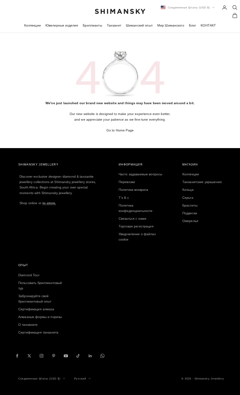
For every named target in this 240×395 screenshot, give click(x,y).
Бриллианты (92, 25)
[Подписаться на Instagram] (41, 355)
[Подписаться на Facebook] (17, 355)
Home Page (125, 130)
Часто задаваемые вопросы (140, 174)
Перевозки (127, 182)
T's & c (124, 197)
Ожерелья (190, 221)
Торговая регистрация (136, 226)
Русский (80, 378)
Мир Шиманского (170, 25)
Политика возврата (133, 190)
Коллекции (32, 25)
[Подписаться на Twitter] (29, 355)
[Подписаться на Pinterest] (53, 355)
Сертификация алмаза (36, 309)
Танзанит (114, 25)
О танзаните (28, 324)
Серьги (187, 197)
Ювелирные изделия (61, 25)
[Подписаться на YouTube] (66, 355)
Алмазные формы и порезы (40, 317)
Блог (192, 25)
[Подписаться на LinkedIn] (90, 355)
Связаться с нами (132, 218)
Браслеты (190, 205)
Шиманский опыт (139, 25)
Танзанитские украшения (202, 182)
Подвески (189, 213)
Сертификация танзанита (38, 332)
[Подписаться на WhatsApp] (102, 355)
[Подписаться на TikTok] (78, 355)
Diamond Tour (29, 275)
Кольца (188, 190)
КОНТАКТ (208, 25)
